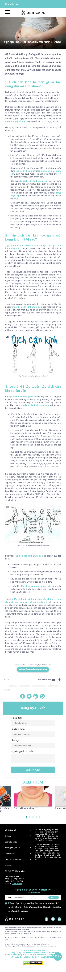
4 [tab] (36, 818)
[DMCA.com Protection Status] (33, 962)
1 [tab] (27, 818)
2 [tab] (30, 818)
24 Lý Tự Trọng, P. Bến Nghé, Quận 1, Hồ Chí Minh (14, 881)
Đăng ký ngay (32, 769)
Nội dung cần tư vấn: (22, 751)
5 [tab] (40, 818)
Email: (9, 897)
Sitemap (8, 865)
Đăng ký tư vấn (11, 4)
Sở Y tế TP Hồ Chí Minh (15, 871)
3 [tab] (33, 818)
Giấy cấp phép (11, 842)
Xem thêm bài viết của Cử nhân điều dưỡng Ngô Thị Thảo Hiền (33, 669)
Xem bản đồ (17, 884)
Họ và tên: (16, 717)
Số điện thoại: (18, 729)
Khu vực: (15, 740)
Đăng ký (53, 897)
